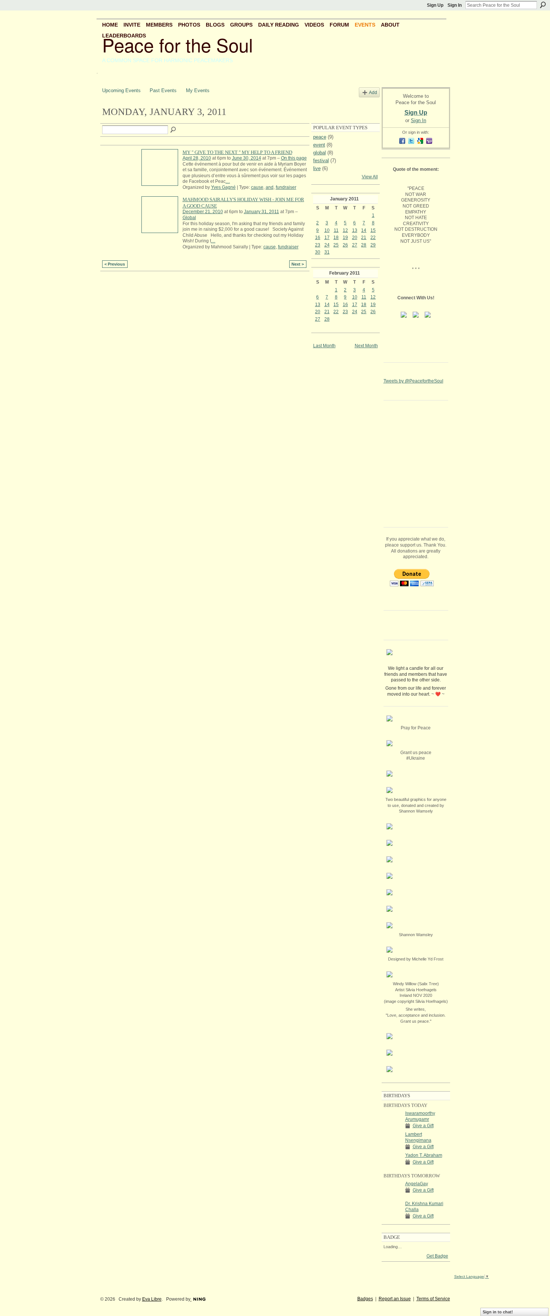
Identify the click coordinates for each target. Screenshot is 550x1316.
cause (257, 187)
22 (373, 237)
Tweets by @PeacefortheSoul (413, 381)
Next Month (366, 345)
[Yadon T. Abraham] (392, 1162)
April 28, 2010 (197, 158)
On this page (294, 158)
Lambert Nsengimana (418, 1137)
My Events (198, 90)
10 (327, 230)
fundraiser (286, 187)
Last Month (324, 345)
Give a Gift (423, 1125)
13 (354, 230)
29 (373, 245)
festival (321, 160)
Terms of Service (433, 1298)
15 (373, 230)
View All (370, 176)
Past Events (163, 90)
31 (327, 252)
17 (327, 237)
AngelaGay (416, 1183)
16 (317, 237)
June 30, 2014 (246, 158)
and (270, 187)
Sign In (454, 5)
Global (189, 217)
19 (345, 237)
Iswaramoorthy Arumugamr (420, 1116)
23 (317, 245)
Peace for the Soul (177, 44)
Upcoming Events (121, 90)
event (319, 145)
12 (345, 230)
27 (354, 245)
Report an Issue (395, 1298)
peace (319, 137)
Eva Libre (152, 1299)
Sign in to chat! (498, 1312)
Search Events (173, 130)
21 (363, 237)
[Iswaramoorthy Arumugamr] (392, 1120)
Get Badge (437, 1256)
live (317, 168)
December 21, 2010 (203, 211)
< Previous (114, 264)
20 (354, 237)
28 (363, 245)
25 (336, 245)
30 (317, 252)
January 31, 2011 (261, 211)
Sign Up (435, 5)
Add (373, 92)
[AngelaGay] (392, 1190)
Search (543, 4)
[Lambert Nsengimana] (392, 1141)
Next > (297, 264)
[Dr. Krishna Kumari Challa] (392, 1210)
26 (345, 245)
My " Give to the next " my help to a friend (237, 152)
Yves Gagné (223, 187)
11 (336, 230)
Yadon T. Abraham (423, 1155)
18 (336, 237)
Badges (365, 1298)
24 (327, 245)
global (319, 152)
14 (363, 230)
